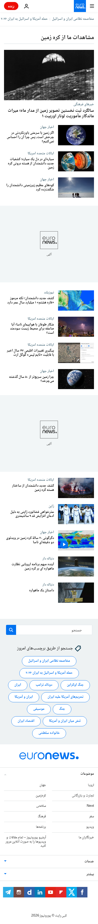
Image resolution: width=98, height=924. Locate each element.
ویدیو (90, 827)
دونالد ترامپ (44, 685)
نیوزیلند (49, 292)
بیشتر (90, 874)
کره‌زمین (41, 795)
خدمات (89, 862)
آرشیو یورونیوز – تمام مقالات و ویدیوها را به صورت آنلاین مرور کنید (26, 842)
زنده (11, 6)
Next (90, 806)
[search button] (11, 630)
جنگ (62, 709)
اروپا (91, 785)
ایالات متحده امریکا (41, 153)
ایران (17, 685)
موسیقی (38, 709)
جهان (42, 785)
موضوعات (87, 774)
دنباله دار (48, 558)
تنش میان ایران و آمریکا (65, 721)
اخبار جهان (47, 127)
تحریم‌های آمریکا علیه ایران (65, 697)
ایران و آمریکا (24, 697)
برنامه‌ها (41, 827)
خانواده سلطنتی (49, 733)
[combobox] (49, 630)
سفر (91, 817)
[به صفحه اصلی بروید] (80, 6)
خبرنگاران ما (86, 838)
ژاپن (51, 506)
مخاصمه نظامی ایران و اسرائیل (73, 19)
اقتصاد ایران (26, 721)
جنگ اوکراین (75, 685)
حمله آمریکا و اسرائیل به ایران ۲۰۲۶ (24, 19)
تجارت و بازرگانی (83, 795)
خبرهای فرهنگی (83, 104)
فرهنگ (42, 817)
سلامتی (41, 806)
